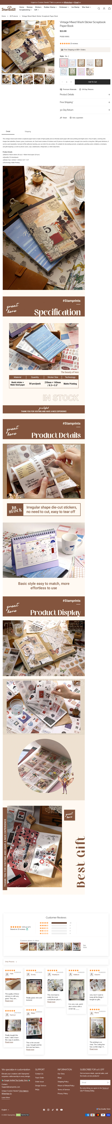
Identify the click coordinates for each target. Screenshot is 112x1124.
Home (4, 16)
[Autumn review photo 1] (98, 985)
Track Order (39, 1078)
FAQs (37, 1089)
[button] (65, 43)
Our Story (61, 1074)
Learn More (6, 1097)
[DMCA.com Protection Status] (22, 1115)
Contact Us (39, 1074)
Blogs (60, 1078)
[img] (10, 970)
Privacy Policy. (89, 1090)
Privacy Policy (63, 1093)
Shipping (28, 131)
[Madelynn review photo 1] (55, 985)
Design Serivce (40, 1086)
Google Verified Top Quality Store (16, 1080)
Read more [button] (9, 1001)
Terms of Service (64, 1089)
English (4, 1110)
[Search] (99, 8)
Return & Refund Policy (66, 1086)
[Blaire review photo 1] (34, 1028)
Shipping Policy (63, 1082)
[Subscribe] (108, 1082)
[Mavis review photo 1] (98, 1027)
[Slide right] (49, 46)
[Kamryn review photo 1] (13, 1025)
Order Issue (39, 1082)
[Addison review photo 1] (76, 989)
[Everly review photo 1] (34, 986)
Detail (8, 131)
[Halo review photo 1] (13, 984)
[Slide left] (7, 46)
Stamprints (11, 1115)
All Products (14, 16)
